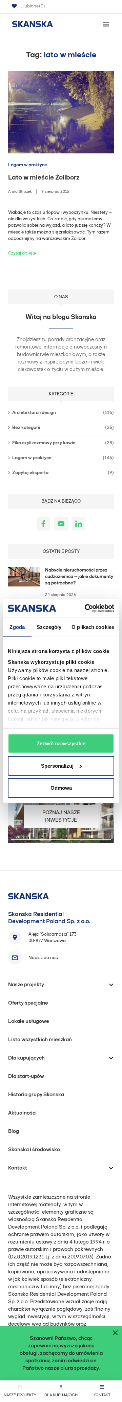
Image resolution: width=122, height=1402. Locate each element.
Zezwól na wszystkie (61, 743)
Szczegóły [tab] (49, 627)
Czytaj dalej (20, 253)
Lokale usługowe (28, 1021)
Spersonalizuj (57, 765)
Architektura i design (63, 412)
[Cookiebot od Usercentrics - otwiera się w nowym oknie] (86, 608)
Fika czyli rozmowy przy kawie (63, 443)
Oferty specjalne (28, 1002)
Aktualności (22, 1112)
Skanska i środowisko (34, 1149)
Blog (13, 1131)
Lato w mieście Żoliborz (43, 177)
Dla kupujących (61, 1394)
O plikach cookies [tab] (93, 627)
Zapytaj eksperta (63, 472)
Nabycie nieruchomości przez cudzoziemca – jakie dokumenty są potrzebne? (79, 576)
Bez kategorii (63, 427)
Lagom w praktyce (27, 165)
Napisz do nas (43, 957)
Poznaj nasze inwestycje (61, 816)
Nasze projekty (20, 1394)
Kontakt (102, 1394)
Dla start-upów (26, 1076)
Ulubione (32, 6)
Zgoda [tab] (17, 627)
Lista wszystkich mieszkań (40, 1039)
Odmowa (61, 788)
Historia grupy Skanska (36, 1094)
